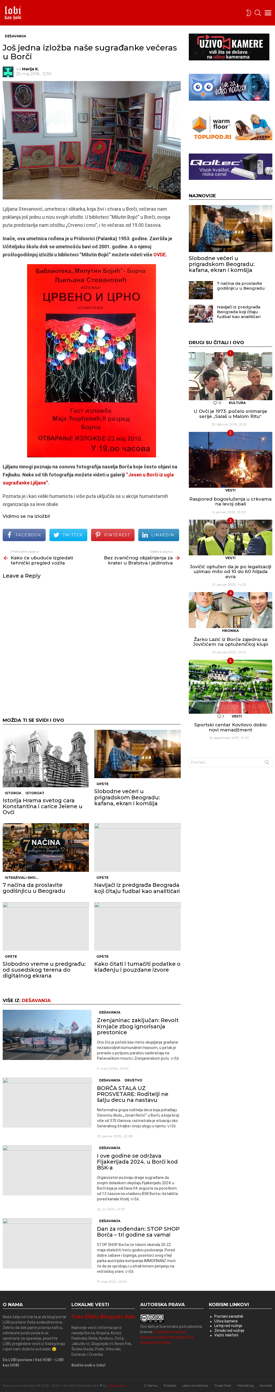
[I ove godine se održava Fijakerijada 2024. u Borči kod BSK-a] (47, 1170)
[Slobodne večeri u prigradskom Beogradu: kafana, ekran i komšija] (137, 754)
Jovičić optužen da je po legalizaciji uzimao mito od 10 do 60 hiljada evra (230, 571)
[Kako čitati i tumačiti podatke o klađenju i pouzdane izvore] (137, 926)
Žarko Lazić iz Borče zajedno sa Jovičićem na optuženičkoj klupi (230, 642)
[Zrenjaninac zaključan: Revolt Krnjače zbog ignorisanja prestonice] (47, 1035)
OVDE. (160, 254)
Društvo (133, 1080)
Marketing (245, 1385)
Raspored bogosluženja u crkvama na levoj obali (230, 501)
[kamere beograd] (229, 59)
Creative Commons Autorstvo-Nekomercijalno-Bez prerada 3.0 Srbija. (167, 1337)
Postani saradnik (228, 1316)
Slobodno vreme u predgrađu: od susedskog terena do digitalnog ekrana (44, 970)
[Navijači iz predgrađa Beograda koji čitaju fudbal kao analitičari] (137, 847)
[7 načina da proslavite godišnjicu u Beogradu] (46, 847)
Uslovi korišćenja (195, 1385)
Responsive (116, 1385)
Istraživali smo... (21, 878)
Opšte (102, 784)
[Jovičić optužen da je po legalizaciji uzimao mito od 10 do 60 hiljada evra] (230, 537)
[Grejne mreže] (230, 139)
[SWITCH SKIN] (248, 13)
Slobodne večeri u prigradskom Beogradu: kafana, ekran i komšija (127, 797)
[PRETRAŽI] (258, 13)
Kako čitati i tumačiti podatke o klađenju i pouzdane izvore (137, 967)
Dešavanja (36, 1000)
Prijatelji (170, 1385)
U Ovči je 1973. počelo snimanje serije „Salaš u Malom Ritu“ (230, 414)
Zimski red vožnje (229, 1330)
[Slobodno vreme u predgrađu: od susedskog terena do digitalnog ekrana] (46, 926)
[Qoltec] (230, 178)
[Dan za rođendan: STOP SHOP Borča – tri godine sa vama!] (47, 1243)
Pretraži (267, 763)
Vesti (230, 490)
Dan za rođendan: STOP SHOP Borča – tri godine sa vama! (138, 1232)
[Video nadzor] (229, 99)
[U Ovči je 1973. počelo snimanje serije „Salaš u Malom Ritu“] (230, 376)
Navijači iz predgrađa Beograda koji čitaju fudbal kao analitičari (137, 888)
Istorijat (35, 793)
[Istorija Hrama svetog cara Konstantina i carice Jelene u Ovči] (46, 758)
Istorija (13, 793)
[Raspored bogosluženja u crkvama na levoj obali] (230, 460)
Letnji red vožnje (228, 1326)
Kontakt (266, 1385)
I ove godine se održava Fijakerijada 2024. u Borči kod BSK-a (137, 1162)
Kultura (237, 403)
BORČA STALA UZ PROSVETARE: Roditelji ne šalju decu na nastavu (132, 1094)
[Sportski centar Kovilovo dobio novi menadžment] (230, 686)
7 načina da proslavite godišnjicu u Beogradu (34, 888)
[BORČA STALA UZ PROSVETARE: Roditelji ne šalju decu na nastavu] (47, 1103)
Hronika (230, 631)
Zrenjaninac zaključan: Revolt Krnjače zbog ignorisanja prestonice (138, 1026)
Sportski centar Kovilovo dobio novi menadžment (230, 727)
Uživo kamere (226, 1321)
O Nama (150, 1385)
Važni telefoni (226, 1335)
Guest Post (222, 1385)
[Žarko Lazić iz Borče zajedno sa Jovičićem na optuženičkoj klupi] (230, 610)
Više (175, 1058)
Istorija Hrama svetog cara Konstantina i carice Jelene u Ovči (42, 806)
